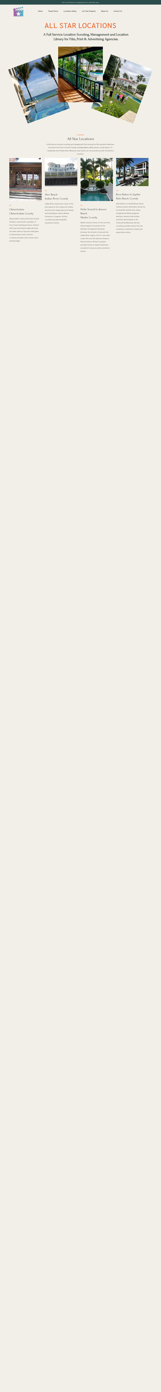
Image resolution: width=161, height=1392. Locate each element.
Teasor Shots (53, 11)
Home (40, 11)
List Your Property (89, 11)
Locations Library (70, 11)
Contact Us (118, 11)
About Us (104, 11)
